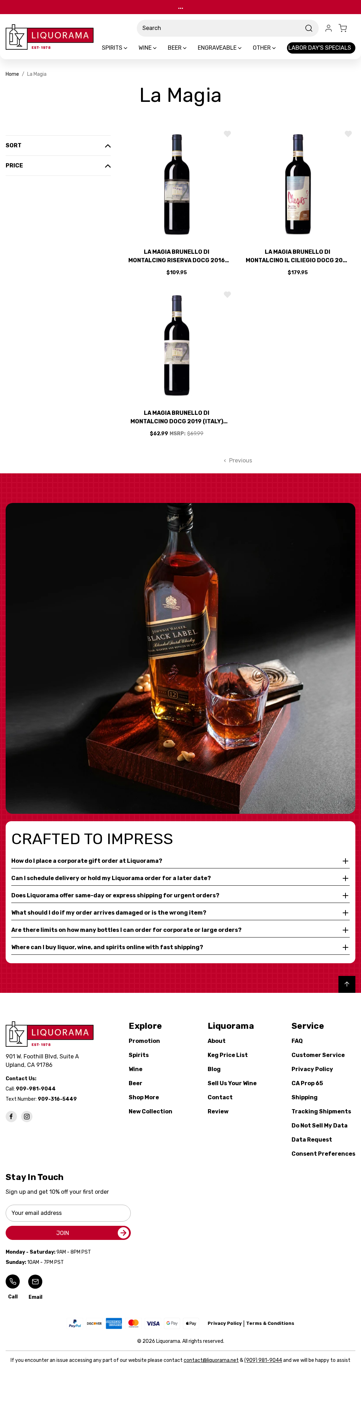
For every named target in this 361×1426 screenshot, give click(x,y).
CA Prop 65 (307, 1083)
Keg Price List (228, 1055)
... (180, 7)
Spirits (139, 1055)
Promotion (144, 1041)
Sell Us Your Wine (232, 1083)
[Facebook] (11, 1116)
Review (218, 1111)
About (217, 1041)
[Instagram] (26, 1116)
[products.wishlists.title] (227, 134)
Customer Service (318, 1055)
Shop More (144, 1097)
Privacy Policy (312, 1069)
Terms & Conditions (270, 1323)
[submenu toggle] (131, 48)
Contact (220, 1097)
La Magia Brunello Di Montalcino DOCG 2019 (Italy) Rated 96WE (176, 418)
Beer (135, 1083)
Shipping (305, 1097)
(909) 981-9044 (263, 1360)
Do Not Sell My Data (320, 1125)
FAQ (297, 1041)
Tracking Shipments (321, 1111)
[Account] (328, 28)
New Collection (150, 1111)
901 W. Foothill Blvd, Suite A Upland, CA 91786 (44, 1060)
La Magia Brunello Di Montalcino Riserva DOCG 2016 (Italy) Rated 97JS (176, 256)
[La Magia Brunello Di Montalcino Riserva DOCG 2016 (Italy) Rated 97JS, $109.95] (176, 184)
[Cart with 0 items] (346, 28)
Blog (214, 1069)
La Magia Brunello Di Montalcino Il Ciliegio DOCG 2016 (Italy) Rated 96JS (297, 256)
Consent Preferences (323, 1153)
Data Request (312, 1139)
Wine (135, 1069)
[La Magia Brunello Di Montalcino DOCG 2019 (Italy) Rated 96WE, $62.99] (176, 345)
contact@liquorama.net (211, 1360)
